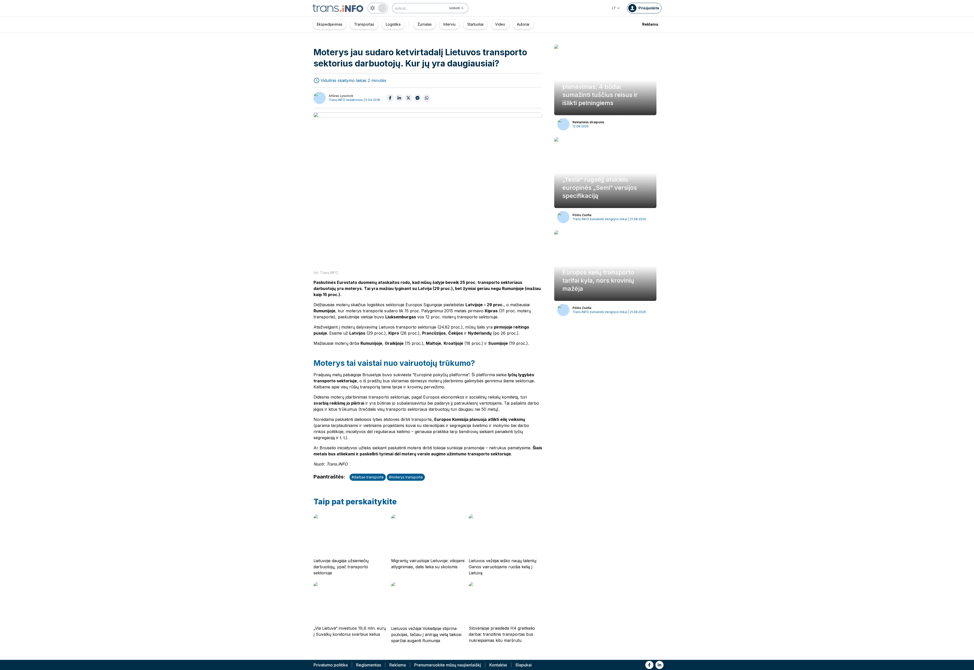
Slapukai (523, 664)
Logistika (393, 24)
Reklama (650, 24)
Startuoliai (475, 24)
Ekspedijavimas (329, 24)
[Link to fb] (649, 665)
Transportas (364, 24)
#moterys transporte (406, 477)
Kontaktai (498, 664)
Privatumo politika (331, 664)
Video (500, 24)
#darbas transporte (368, 477)
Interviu (449, 24)
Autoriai (523, 24)
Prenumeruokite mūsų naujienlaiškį (447, 664)
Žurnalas (425, 24)
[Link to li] (659, 665)
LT (614, 8)
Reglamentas (368, 664)
